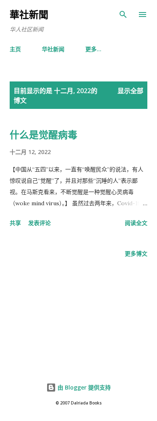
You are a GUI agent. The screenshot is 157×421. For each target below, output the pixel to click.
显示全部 (130, 90)
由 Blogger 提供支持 (83, 387)
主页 (15, 49)
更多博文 (136, 253)
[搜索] (123, 14)
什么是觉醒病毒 (43, 134)
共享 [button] (15, 223)
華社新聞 (29, 14)
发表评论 (39, 223)
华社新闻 (53, 49)
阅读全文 (136, 223)
